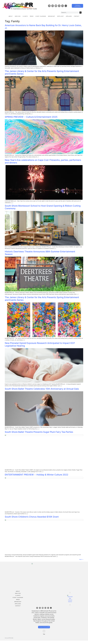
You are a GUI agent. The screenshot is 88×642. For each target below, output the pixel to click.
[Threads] (59, 5)
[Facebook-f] (49, 5)
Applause (69, 16)
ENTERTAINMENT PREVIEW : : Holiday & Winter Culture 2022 (36, 474)
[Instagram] (52, 5)
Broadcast (51, 16)
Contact (76, 16)
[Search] (80, 12)
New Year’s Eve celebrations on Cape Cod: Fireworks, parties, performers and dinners (43, 161)
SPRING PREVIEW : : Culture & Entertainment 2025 (31, 117)
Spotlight (60, 16)
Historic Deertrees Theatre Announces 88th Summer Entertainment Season (40, 253)
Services (17, 16)
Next (81, 559)
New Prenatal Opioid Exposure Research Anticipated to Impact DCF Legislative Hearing (40, 344)
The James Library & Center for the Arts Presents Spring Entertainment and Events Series (42, 72)
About (11, 16)
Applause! (18, 603)
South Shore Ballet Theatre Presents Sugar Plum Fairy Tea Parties (39, 432)
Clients (25, 16)
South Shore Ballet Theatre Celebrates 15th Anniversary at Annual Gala (42, 388)
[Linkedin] (56, 5)
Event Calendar (41, 16)
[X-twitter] (62, 5)
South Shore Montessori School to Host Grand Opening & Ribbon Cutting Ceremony (43, 207)
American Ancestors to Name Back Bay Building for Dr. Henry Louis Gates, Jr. (43, 26)
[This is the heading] (44, 631)
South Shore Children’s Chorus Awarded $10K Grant (32, 516)
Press (31, 16)
